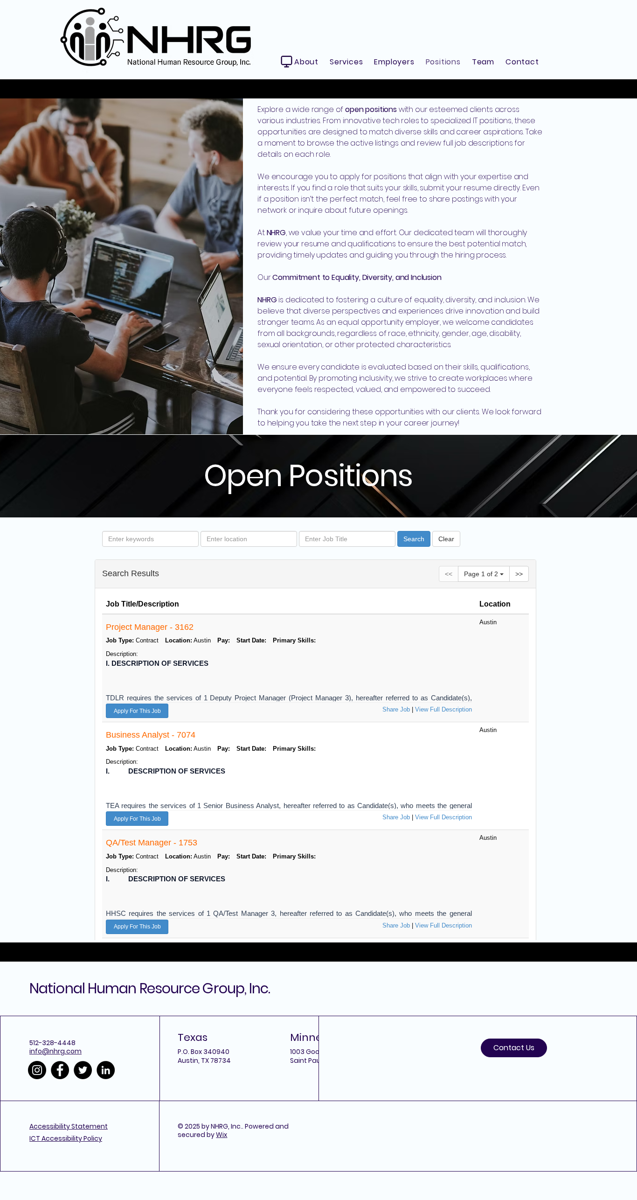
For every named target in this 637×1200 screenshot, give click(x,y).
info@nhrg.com (55, 1051)
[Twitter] (83, 1070)
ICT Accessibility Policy (65, 1138)
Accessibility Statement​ (68, 1126)
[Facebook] (60, 1070)
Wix (221, 1134)
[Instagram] (37, 1070)
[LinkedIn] (106, 1070)
